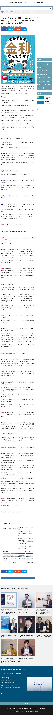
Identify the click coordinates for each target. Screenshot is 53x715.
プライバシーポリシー (34, 708)
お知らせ (41, 67)
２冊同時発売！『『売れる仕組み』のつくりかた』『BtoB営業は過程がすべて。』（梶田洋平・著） (9, 612)
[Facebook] (4, 29)
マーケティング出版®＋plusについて (15, 708)
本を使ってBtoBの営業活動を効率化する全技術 (6, 560)
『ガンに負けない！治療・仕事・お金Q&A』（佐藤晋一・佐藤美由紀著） (43, 636)
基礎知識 (3, 4)
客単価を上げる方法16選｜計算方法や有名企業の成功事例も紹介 (21, 560)
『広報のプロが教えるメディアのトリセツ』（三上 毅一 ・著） (26, 611)
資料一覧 (41, 88)
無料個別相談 (46, 4)
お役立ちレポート (31, 4)
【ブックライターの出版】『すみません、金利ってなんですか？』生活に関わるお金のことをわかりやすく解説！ (21, 12)
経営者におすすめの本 (18, 4)
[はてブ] (24, 29)
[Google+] (17, 29)
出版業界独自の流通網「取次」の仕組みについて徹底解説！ (48, 99)
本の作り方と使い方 (7, 556)
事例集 (25, 4)
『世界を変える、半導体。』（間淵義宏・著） (8, 636)
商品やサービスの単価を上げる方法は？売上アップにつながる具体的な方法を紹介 (29, 561)
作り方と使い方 (9, 4)
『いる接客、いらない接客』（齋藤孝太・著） (26, 636)
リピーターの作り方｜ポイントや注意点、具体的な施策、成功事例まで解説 (13, 560)
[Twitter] (11, 29)
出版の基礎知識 (15, 556)
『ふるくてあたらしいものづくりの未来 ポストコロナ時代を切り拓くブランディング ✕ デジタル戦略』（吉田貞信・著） (9, 660)
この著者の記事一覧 (29, 551)
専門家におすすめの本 (43, 77)
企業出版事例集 (42, 70)
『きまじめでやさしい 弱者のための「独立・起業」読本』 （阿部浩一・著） (26, 660)
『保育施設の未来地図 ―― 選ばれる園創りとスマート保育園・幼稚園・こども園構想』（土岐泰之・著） (44, 612)
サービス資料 (39, 4)
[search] (50, 8)
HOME (3, 11)
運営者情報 (26, 708)
